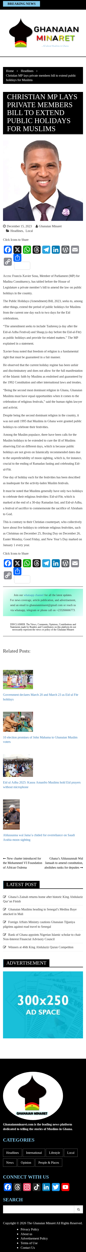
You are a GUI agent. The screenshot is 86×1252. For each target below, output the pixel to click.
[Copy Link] (8, 262)
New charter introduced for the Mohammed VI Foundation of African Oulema (22, 863)
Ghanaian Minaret (50, 226)
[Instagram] (27, 1187)
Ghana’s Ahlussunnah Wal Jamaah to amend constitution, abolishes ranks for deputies (63, 863)
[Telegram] (46, 250)
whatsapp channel (34, 595)
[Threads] (36, 250)
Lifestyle (54, 1152)
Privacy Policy (30, 1229)
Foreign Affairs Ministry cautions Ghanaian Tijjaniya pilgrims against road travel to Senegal (39, 924)
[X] (17, 250)
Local (29, 231)
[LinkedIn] (56, 250)
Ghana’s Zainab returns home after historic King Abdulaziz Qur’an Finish (43, 899)
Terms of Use (29, 1243)
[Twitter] (56, 1187)
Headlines (16, 231)
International (34, 1152)
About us (26, 1234)
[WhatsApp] (27, 250)
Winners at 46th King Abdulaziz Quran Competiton (40, 947)
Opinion (26, 1162)
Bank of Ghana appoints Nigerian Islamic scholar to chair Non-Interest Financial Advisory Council (42, 936)
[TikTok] (36, 1187)
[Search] (78, 1209)
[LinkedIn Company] (46, 1187)
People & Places (48, 1162)
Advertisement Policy (34, 1238)
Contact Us (28, 1247)
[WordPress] (65, 250)
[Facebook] (8, 250)
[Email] (75, 250)
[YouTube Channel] (65, 1187)
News (10, 1162)
